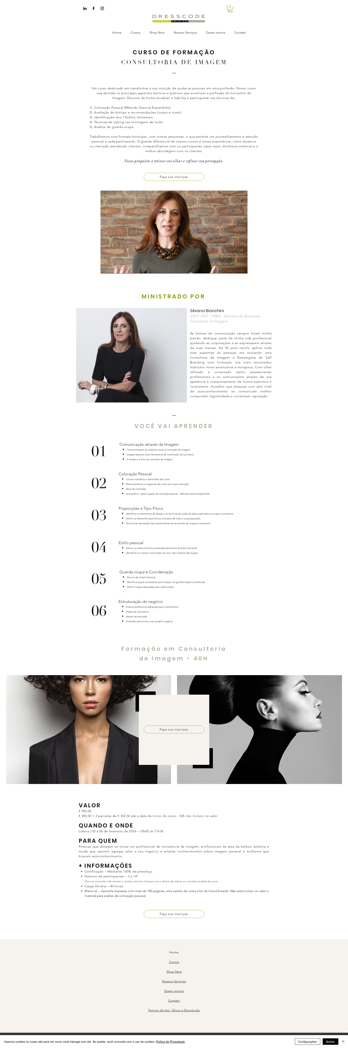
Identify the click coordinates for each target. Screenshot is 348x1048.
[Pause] (105, 268)
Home (174, 952)
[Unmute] (112, 268)
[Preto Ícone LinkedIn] (85, 8)
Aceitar (330, 1042)
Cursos (174, 962)
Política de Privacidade (170, 1042)
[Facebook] (93, 8)
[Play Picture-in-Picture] (235, 268)
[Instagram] (102, 8)
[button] (230, 8)
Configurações (307, 1042)
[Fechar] (343, 1041)
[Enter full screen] (242, 268)
